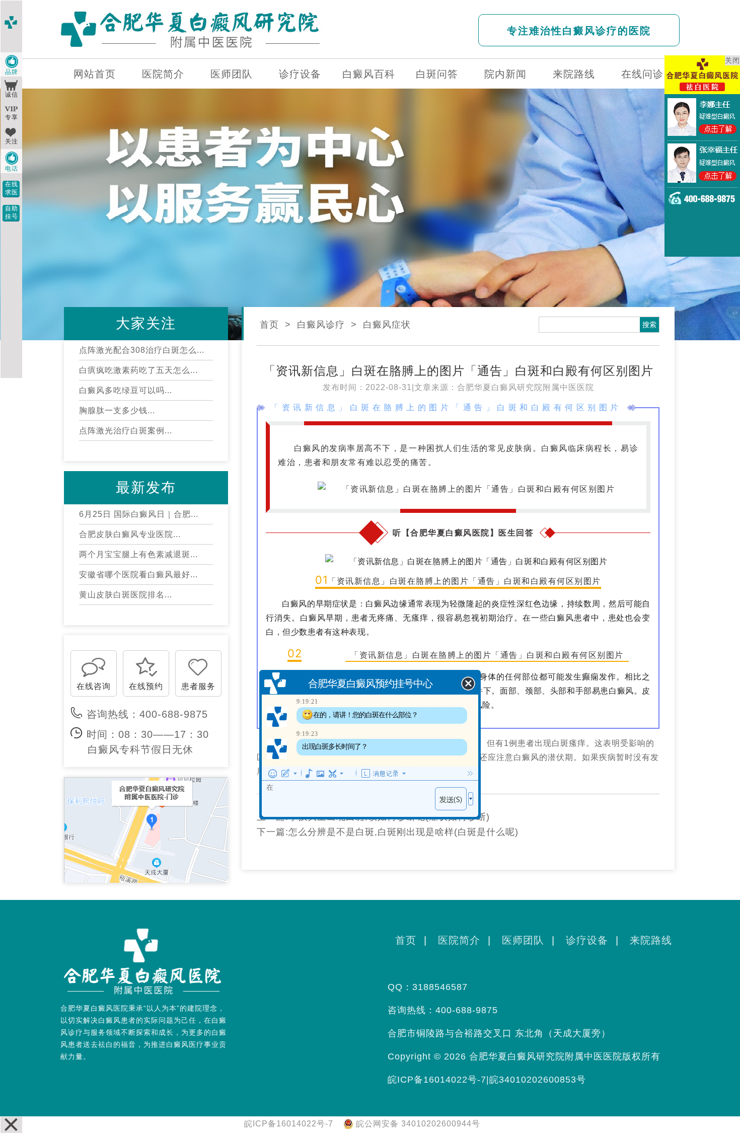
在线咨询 (94, 686)
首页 (269, 325)
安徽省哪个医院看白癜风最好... (138, 574)
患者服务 (198, 686)
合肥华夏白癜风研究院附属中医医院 (525, 387)
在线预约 (146, 686)
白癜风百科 (368, 74)
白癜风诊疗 (321, 325)
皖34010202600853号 (537, 1080)
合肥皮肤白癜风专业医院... (130, 534)
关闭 (732, 60)
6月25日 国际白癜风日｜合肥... (138, 514)
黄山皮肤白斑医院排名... (125, 594)
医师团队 (231, 74)
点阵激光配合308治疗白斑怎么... (141, 350)
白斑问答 (437, 74)
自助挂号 (11, 212)
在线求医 (11, 188)
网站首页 (94, 74)
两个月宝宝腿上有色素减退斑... (138, 554)
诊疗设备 (300, 74)
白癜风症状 (387, 325)
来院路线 (574, 74)
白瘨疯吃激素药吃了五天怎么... (138, 370)
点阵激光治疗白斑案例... (125, 430)
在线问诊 (642, 74)
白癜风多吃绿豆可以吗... (125, 390)
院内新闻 (505, 74)
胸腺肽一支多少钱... (117, 410)
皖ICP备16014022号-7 (437, 1080)
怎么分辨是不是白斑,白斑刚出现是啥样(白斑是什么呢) (403, 832)
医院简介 (163, 74)
